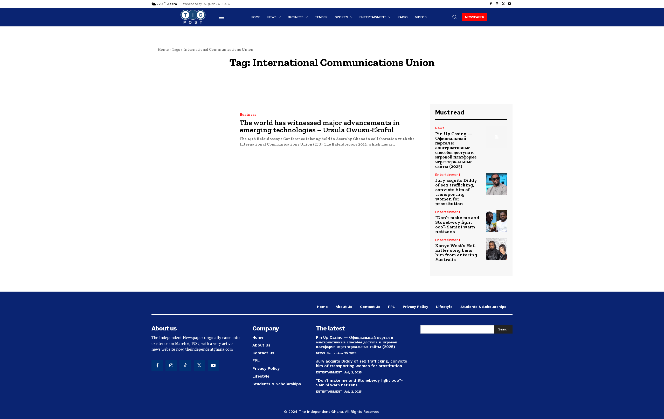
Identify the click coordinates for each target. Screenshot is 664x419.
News (439, 128)
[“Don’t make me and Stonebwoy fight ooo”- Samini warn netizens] (496, 221)
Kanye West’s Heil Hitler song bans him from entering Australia (456, 252)
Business (248, 115)
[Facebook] (491, 4)
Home (163, 49)
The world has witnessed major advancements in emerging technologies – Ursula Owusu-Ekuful (320, 126)
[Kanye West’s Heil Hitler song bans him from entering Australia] (496, 249)
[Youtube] (509, 4)
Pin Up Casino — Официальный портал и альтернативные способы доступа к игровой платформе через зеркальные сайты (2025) (455, 150)
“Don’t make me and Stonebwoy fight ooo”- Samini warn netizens (457, 224)
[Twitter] (503, 4)
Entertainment (447, 174)
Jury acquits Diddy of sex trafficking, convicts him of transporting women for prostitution (456, 191)
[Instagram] (497, 4)
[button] (454, 17)
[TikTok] (185, 365)
